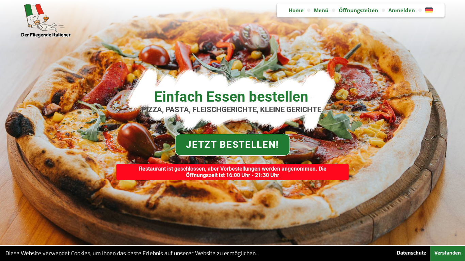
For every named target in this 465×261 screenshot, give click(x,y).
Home (296, 10)
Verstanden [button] (447, 253)
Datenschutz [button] (411, 253)
